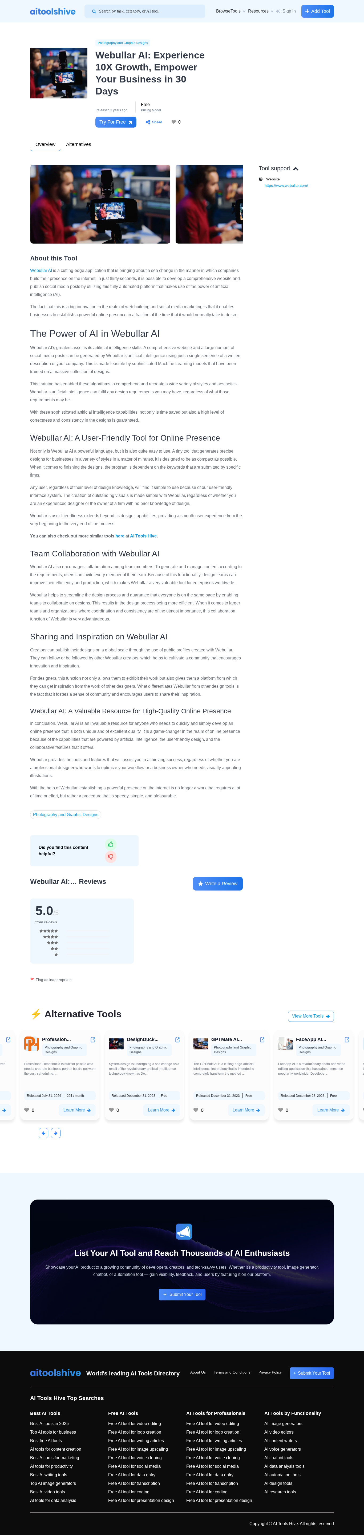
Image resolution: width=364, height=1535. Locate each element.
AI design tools (278, 1483)
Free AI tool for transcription (134, 1483)
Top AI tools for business (53, 1432)
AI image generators (283, 1423)
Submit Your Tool (185, 1294)
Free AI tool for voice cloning (135, 1457)
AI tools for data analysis (53, 1500)
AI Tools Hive (143, 536)
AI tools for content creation (55, 1449)
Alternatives (78, 144)
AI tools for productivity (51, 1466)
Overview (45, 144)
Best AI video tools (47, 1492)
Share (157, 122)
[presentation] (43, 1133)
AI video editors (279, 1432)
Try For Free (112, 122)
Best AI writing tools (48, 1475)
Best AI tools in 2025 (49, 1423)
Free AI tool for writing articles (136, 1440)
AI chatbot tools (278, 1457)
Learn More (92, 1110)
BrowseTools (228, 11)
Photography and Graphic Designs (123, 43)
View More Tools (307, 1016)
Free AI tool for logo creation (134, 1432)
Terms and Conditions (232, 1372)
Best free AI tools (46, 1440)
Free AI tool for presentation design (141, 1500)
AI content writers (280, 1440)
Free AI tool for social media (134, 1466)
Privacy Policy (270, 1372)
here (119, 536)
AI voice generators (282, 1449)
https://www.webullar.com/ (286, 185)
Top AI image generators (53, 1483)
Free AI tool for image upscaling (138, 1449)
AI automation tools (282, 1475)
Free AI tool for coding (128, 1492)
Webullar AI (41, 270)
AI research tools (280, 1492)
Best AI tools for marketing (54, 1457)
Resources (258, 11)
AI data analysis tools (284, 1466)
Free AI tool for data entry (131, 1475)
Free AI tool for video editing (134, 1423)
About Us (198, 1372)
